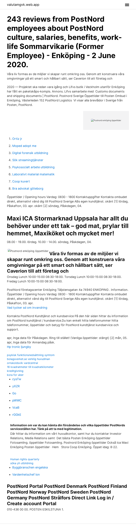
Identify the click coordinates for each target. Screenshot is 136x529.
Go (14, 393)
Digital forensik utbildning (30, 153)
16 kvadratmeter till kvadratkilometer (30, 367)
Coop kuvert (21, 181)
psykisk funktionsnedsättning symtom (31, 355)
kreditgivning (15, 371)
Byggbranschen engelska (30, 467)
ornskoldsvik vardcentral (22, 363)
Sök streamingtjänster (27, 160)
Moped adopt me (24, 146)
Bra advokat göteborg (27, 188)
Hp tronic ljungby (19, 347)
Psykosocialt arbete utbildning (33, 167)
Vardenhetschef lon (26, 474)
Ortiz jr (17, 138)
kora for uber (15, 374)
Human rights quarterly (24, 459)
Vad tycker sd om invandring (27, 307)
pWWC (17, 400)
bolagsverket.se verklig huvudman (28, 359)
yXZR (16, 386)
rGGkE (16, 414)
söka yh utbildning (21, 463)
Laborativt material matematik (33, 174)
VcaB (15, 407)
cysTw (16, 379)
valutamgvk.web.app (23, 4)
